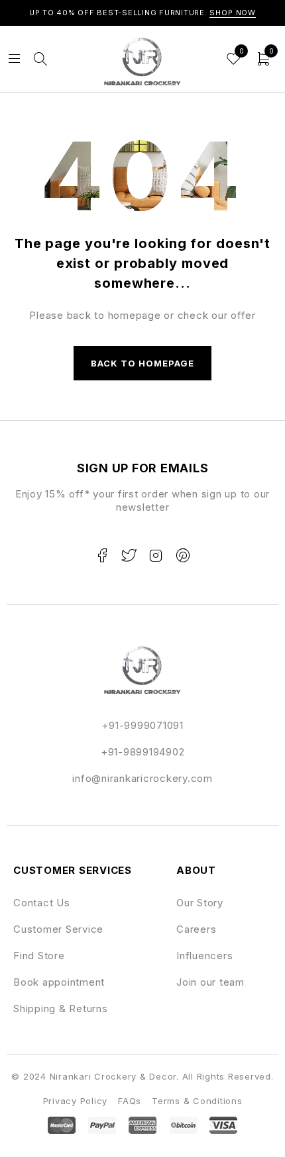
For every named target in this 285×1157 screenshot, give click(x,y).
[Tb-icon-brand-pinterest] (183, 555)
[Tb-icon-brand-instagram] (155, 555)
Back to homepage (143, 363)
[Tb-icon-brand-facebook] (102, 555)
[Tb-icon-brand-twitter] (129, 555)
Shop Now (232, 12)
